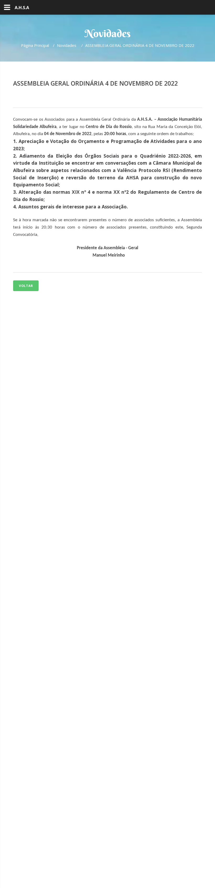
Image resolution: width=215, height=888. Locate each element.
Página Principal (35, 45)
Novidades (67, 45)
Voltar (26, 286)
